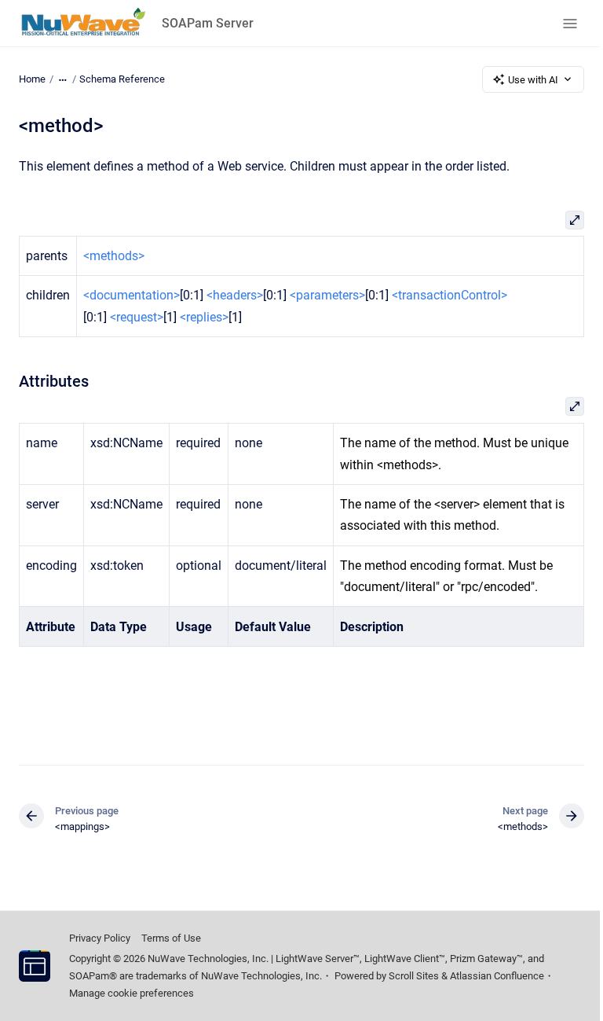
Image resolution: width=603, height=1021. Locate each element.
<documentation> (131, 295)
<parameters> (327, 295)
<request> (136, 317)
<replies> (204, 317)
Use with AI (533, 80)
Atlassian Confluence (497, 976)
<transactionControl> (449, 295)
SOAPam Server (208, 23)
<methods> (113, 255)
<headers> (234, 295)
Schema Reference (122, 79)
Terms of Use (171, 938)
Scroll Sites (414, 976)
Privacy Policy (99, 938)
